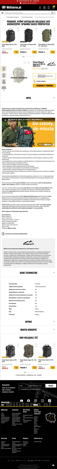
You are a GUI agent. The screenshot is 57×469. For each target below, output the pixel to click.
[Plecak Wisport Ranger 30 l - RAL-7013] (28, 351)
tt (47, 401)
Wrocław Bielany (36, 432)
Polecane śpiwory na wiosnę (16, 442)
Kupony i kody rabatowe (6, 448)
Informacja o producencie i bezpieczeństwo (16, 233)
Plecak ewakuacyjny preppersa (16, 452)
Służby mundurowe (5, 418)
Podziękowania (4, 421)
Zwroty (13, 422)
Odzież (24, 445)
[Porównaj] (24, 62)
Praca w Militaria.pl (5, 419)
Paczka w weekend (16, 417)
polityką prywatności (35, 389)
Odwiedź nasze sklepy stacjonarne (37, 411)
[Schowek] (44, 7)
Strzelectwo (25, 441)
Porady (14, 438)
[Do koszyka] (16, 52)
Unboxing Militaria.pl (27, 420)
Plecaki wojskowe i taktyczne (12, 17)
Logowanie (25, 421)
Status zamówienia (16, 418)
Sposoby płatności (16, 419)
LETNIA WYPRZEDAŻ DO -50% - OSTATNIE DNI (29, 1)
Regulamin (3, 441)
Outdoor (24, 444)
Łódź (35, 422)
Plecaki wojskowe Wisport (27, 17)
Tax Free (14, 425)
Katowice (36, 419)
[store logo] (11, 7)
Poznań (35, 423)
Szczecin (36, 425)
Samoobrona (25, 443)
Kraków (35, 421)
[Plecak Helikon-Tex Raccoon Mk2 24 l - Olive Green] (46, 35)
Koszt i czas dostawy (16, 413)
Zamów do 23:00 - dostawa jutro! (16, 415)
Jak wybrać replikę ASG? (17, 444)
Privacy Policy (23, 468)
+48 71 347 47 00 (37, 441)
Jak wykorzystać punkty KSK (28, 418)
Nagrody (3, 422)
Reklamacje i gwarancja (17, 424)
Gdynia (35, 418)
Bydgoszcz (36, 417)
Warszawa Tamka (36, 430)
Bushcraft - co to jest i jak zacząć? (16, 449)
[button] (18, 31)
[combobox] (30, 13)
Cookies (3, 443)
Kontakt (2, 415)
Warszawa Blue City (37, 427)
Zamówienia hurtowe (5, 417)
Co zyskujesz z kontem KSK (28, 416)
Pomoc (2, 414)
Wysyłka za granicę (16, 421)
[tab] (28, 100)
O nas (2, 413)
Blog (36, 405)
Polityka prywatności (5, 444)
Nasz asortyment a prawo (5, 446)
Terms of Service (31, 468)
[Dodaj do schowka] (18, 29)
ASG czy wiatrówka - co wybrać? (17, 446)
